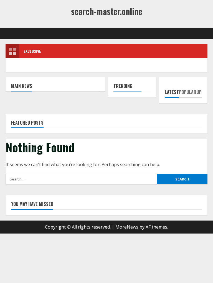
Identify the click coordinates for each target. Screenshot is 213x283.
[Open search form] (205, 33)
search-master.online (106, 11)
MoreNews (126, 227)
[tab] (172, 90)
